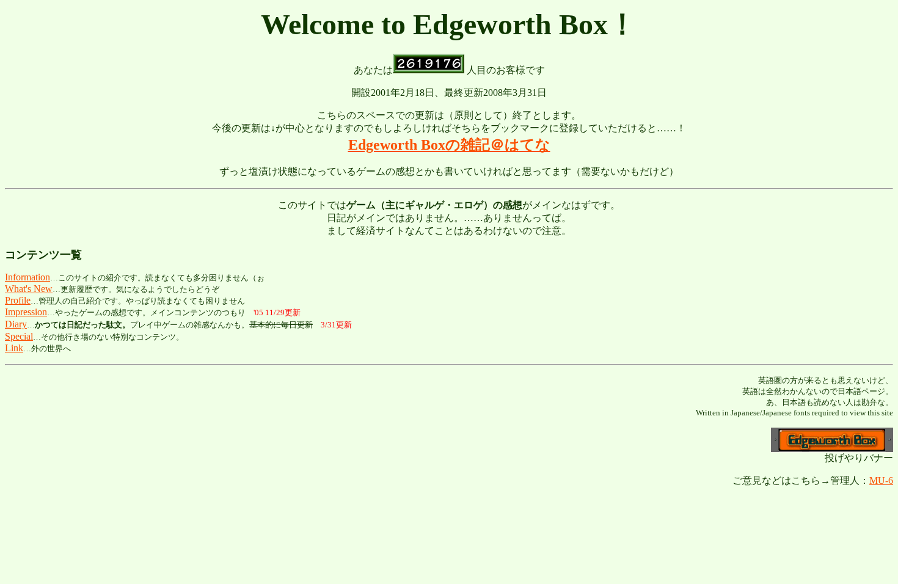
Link (14, 348)
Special (19, 336)
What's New (29, 288)
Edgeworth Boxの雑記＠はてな (449, 145)
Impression (26, 312)
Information (27, 277)
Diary (16, 324)
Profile (18, 300)
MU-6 (881, 480)
